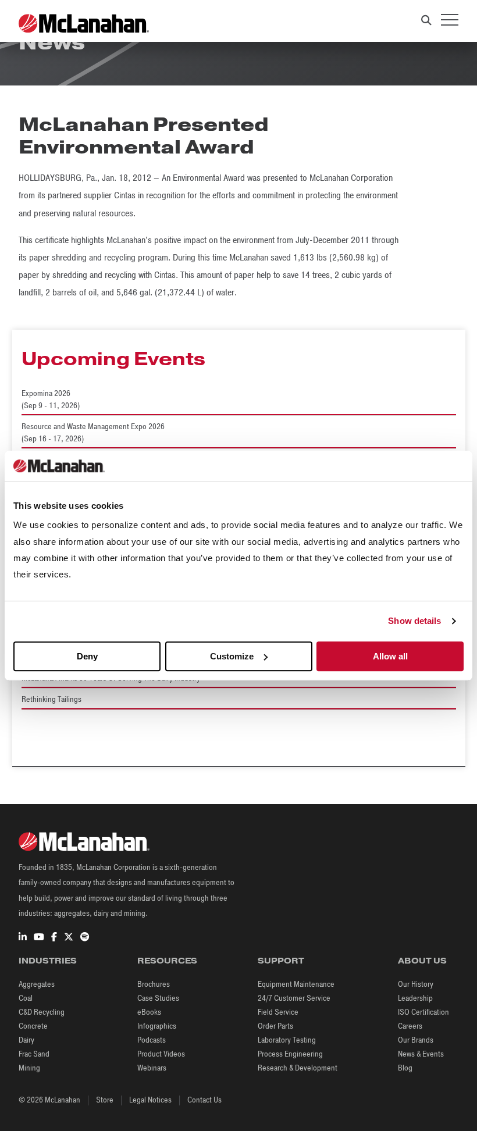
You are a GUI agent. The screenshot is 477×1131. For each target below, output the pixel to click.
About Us (422, 960)
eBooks (149, 1012)
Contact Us (204, 1099)
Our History (415, 984)
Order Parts (275, 1026)
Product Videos (161, 1053)
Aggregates (37, 984)
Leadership (415, 998)
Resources (167, 960)
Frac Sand (34, 1053)
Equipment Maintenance (296, 984)
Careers (410, 1026)
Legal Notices (150, 1099)
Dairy (26, 1040)
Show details (414, 621)
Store (104, 1099)
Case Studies (158, 998)
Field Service (278, 1012)
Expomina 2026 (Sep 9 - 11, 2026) (51, 399)
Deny (87, 656)
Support (281, 960)
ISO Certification (423, 1012)
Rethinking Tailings (51, 699)
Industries (48, 960)
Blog (405, 1067)
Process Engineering (290, 1053)
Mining (29, 1067)
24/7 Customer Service (294, 998)
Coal (26, 998)
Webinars (151, 1067)
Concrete (33, 1026)
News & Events (421, 1053)
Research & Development (297, 1067)
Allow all (390, 656)
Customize (232, 656)
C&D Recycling (42, 1012)
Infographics (156, 1026)
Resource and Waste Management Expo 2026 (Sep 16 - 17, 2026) (93, 432)
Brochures (153, 984)
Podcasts (151, 1040)
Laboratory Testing (287, 1040)
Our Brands (415, 1040)
